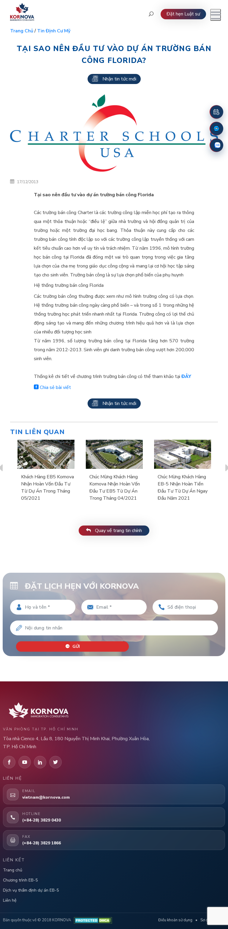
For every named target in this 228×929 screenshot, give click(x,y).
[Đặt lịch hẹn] (216, 112)
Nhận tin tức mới (119, 79)
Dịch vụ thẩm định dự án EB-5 (31, 890)
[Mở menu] (215, 15)
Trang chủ (21, 31)
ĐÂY (186, 376)
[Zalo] (216, 145)
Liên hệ (9, 900)
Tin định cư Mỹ (53, 31)
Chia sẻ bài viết (55, 387)
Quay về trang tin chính (118, 530)
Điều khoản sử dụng (175, 920)
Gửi (75, 646)
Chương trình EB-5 (20, 880)
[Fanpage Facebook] (216, 128)
